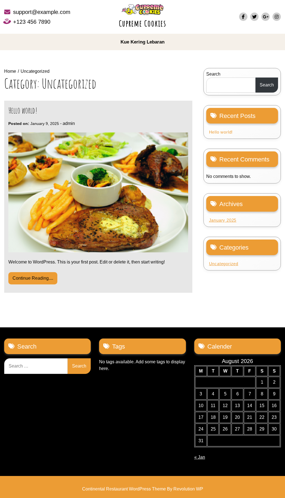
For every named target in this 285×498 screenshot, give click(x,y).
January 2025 (223, 220)
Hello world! (22, 110)
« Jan (199, 457)
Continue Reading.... (33, 278)
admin (69, 123)
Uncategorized (223, 263)
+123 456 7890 (31, 22)
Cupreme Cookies (142, 23)
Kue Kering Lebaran (142, 42)
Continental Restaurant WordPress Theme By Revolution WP (142, 489)
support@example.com (41, 12)
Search (213, 74)
